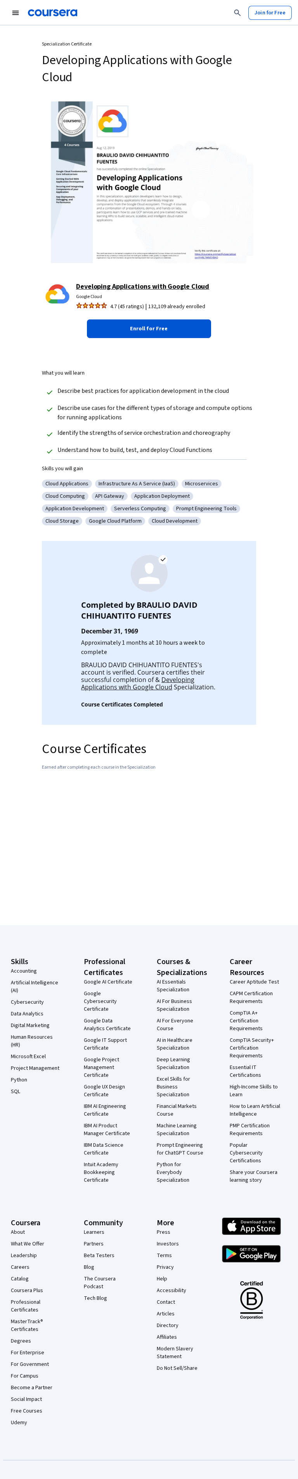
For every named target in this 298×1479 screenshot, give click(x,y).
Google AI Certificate (108, 982)
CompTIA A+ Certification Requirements (246, 1021)
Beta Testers (99, 1255)
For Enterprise (27, 1353)
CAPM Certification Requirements (251, 997)
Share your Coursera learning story (253, 1176)
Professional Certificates (25, 1306)
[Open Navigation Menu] (15, 12)
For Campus (24, 1376)
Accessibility (171, 1290)
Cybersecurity (27, 1002)
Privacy (165, 1267)
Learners (94, 1232)
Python (19, 1080)
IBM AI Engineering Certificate (105, 1110)
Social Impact (26, 1399)
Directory (167, 1325)
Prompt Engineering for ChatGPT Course (180, 1149)
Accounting (24, 971)
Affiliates (167, 1337)
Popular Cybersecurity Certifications (246, 1153)
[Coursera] (52, 13)
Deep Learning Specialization (173, 1063)
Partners (94, 1244)
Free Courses (26, 1411)
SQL (15, 1091)
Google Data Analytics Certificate (107, 1025)
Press (163, 1232)
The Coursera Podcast (100, 1283)
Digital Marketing (30, 1025)
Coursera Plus (27, 1290)
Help (162, 1279)
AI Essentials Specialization (173, 986)
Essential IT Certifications (245, 1071)
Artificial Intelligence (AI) (34, 986)
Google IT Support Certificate (105, 1044)
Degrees (21, 1341)
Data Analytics (27, 1014)
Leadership (24, 1255)
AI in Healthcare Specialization (174, 1044)
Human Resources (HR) (32, 1041)
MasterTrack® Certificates (27, 1325)
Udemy (19, 1423)
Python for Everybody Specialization (173, 1172)
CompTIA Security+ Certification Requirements (252, 1048)
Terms (164, 1255)
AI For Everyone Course (175, 1025)
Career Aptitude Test (254, 982)
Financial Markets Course (177, 1110)
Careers (20, 1267)
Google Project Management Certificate (101, 1067)
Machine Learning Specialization (177, 1129)
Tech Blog (95, 1298)
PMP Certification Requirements (250, 1129)
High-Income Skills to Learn (254, 1091)
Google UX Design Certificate (104, 1091)
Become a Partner (31, 1388)
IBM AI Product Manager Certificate (107, 1129)
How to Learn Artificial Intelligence (255, 1110)
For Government (30, 1364)
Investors (168, 1244)
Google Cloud (89, 296)
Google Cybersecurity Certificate (100, 1001)
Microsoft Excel (28, 1056)
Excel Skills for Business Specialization (173, 1087)
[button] (149, 328)
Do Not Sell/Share (177, 1368)
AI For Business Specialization (174, 1005)
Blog (89, 1267)
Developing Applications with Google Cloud (142, 286)
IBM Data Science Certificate (103, 1149)
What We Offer (27, 1244)
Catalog (20, 1279)
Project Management (35, 1068)
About (18, 1232)
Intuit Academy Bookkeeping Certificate (101, 1172)
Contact (166, 1302)
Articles (166, 1314)
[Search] (237, 12)
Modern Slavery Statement (175, 1352)
